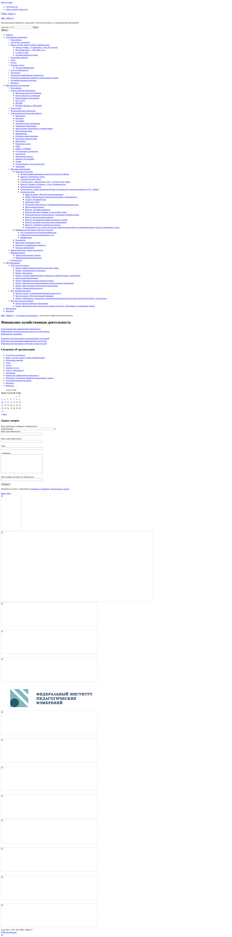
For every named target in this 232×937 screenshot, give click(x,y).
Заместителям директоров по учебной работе (34, 128)
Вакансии (15, 82)
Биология (19, 118)
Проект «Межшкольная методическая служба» (34, 280)
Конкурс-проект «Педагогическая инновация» (44, 194)
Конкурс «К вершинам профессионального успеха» (46, 219)
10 (2, 402)
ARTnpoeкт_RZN (32, 202)
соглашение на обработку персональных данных (49, 489)
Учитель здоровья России (35, 199)
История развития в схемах (26, 55)
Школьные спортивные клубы (27, 242)
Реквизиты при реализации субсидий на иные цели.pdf (24, 343)
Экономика (20, 166)
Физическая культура (24, 156)
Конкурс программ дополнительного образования (45, 222)
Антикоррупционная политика (23, 80)
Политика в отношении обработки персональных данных (34, 77)
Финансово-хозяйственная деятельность (27, 75)
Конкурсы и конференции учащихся (30, 245)
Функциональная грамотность (23, 110)
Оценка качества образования (23, 90)
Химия (18, 161)
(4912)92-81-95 (12, 6)
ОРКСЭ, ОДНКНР (23, 148)
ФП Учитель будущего (20, 265)
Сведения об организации (16, 37)
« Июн (4, 414)
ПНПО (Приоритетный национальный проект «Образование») (51, 197)
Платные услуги (17, 65)
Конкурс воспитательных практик (39, 217)
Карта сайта (6, 493)
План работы (16, 39)
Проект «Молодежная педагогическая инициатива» (36, 285)
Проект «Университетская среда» (29, 288)
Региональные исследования (27, 98)
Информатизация (18, 252)
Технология (20, 153)
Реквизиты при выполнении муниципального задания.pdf (25, 338)
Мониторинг (11, 308)
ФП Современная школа (21, 290)
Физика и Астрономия (24, 159)
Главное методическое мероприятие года (37, 235)
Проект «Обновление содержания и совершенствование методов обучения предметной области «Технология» (61, 298)
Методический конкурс (34, 207)
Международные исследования (28, 93)
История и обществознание (26, 136)
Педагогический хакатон (30, 186)
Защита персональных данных (28, 255)
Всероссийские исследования (27, 95)
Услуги (13, 62)
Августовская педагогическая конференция (38, 232)
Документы (15, 72)
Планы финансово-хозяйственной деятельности (20, 329)
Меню (5, 30)
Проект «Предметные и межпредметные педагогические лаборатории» (44, 283)
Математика (20, 141)
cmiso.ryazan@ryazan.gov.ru (17, 9)
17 (2, 405)
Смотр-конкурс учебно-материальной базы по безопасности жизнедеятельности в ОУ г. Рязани (59, 189)
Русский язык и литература (26, 151)
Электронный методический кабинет (26, 113)
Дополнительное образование (27, 123)
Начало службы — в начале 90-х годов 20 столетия (36, 47)
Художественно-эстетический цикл (30, 164)
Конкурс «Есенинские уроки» (32, 176)
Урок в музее (16, 108)
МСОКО (19, 103)
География (19, 121)
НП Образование (13, 263)
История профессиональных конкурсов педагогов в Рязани (44, 174)
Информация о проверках (11, 334)
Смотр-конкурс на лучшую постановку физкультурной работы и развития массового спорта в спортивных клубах (72, 227)
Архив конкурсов (27, 192)
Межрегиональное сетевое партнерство (27, 250)
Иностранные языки (23, 131)
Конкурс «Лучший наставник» (38, 209)
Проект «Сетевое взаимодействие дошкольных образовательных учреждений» (47, 275)
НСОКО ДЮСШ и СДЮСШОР (28, 105)
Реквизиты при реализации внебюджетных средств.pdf (23, 341)
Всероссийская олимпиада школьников (31, 303)
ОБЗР (17, 146)
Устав (13, 60)
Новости (9, 34)
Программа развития (19, 57)
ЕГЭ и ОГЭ (20, 100)
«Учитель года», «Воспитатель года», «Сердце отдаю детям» (45, 181)
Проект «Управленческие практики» (30, 270)
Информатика (21, 133)
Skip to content (6, 2)
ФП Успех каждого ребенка (22, 301)
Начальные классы (23, 143)
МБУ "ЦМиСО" (7, 18)
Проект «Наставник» (24, 273)
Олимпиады (20, 240)
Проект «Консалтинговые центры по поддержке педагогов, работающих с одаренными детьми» (55, 306)
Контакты (10, 311)
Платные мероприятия (24, 67)
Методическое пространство (17, 85)
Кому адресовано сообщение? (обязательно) (19, 426)
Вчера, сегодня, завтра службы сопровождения (30, 44)
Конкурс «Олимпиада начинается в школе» (43, 224)
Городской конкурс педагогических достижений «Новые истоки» (52, 214)
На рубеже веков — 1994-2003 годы (30, 50)
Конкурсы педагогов (24, 171)
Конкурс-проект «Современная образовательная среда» (38, 293)
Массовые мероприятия (20, 169)
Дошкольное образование (25, 126)
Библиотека (20, 115)
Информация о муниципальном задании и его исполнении (25, 331)
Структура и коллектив (20, 42)
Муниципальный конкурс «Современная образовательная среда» (52, 204)
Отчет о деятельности (20, 70)
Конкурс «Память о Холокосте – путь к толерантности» (43, 184)
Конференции (26, 237)
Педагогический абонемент (26, 278)
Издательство (16, 260)
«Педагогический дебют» (30, 179)
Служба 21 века (21, 52)
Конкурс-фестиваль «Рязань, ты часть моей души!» (46, 212)
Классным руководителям (26, 138)
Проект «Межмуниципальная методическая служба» (37, 268)
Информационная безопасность (28, 257)
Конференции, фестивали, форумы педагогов (34, 230)
